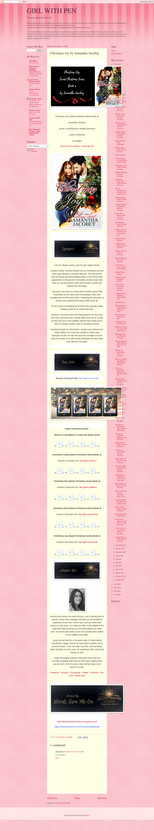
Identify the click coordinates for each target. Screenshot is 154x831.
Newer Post (52, 798)
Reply (57, 758)
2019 (115, 88)
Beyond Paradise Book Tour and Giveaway (120, 199)
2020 (115, 85)
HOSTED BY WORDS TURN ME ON (77, 146)
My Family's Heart (35, 99)
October (118, 548)
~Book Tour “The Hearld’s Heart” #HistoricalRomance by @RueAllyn (35, 103)
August (118, 555)
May (117, 566)
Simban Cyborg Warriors (120, 239)
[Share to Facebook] (85, 737)
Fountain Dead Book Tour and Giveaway (120, 444)
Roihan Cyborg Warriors (120, 273)
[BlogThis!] (80, 737)
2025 (115, 68)
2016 (115, 588)
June (117, 562)
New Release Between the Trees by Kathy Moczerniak (120, 427)
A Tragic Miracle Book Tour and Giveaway (120, 539)
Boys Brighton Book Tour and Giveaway (120, 224)
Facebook (54, 672)
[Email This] (78, 737)
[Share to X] (82, 737)
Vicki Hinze (33, 61)
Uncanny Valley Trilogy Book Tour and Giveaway (120, 134)
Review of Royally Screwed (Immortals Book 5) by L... (121, 494)
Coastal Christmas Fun (34, 84)
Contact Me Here (116, 54)
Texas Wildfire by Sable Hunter (120, 515)
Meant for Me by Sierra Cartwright (120, 142)
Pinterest (94, 672)
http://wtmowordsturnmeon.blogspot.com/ (77, 721)
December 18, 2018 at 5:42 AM (74, 752)
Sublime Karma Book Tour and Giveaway (120, 245)
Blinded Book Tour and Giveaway (119, 419)
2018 (115, 92)
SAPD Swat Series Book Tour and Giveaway (121, 390)
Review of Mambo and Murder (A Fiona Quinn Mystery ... (121, 362)
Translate (34, 151)
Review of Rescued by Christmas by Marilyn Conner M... (121, 372)
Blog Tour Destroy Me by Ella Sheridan (121, 260)
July (117, 559)
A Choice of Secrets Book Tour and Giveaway (120, 452)
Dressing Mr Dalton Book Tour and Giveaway (120, 353)
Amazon (65, 672)
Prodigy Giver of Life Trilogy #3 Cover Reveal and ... (120, 232)
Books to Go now (34, 110)
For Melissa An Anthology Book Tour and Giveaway (120, 100)
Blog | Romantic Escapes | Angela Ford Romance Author (34, 132)
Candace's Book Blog (34, 119)
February (119, 576)
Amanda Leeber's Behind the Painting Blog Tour (120, 296)
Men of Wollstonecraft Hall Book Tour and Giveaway (121, 191)
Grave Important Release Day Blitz (120, 316)
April (118, 569)
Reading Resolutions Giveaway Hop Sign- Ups (35, 123)
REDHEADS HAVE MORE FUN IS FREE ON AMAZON (35, 74)
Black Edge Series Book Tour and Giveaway (120, 485)
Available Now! (120, 302)
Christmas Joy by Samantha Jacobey (120, 279)
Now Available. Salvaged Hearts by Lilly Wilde (121, 160)
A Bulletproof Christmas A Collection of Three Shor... (120, 477)
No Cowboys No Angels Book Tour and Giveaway (120, 531)
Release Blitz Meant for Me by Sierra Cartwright (120, 216)
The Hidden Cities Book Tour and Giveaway (120, 167)
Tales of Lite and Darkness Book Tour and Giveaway (120, 469)
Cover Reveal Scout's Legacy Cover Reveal (120, 267)
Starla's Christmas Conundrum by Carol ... (120, 397)
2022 (115, 78)
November (119, 545)
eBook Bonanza (34, 63)
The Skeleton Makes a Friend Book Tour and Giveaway (120, 522)
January (118, 580)
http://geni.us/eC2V (88, 461)
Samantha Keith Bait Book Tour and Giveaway (120, 502)
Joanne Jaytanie (34, 89)
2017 (115, 584)
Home (77, 798)
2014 (115, 594)
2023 (115, 74)
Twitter (85, 672)
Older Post (102, 798)
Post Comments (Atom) (63, 803)
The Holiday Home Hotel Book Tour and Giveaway (120, 182)
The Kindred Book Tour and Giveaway (121, 174)
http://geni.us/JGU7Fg (88, 514)
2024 (115, 71)
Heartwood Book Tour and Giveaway (120, 108)
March (118, 573)
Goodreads (75, 672)
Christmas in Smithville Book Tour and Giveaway (120, 436)
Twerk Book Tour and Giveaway (120, 323)
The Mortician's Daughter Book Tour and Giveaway (120, 125)
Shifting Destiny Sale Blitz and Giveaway (120, 336)
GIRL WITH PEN (51, 10)
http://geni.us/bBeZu (88, 487)
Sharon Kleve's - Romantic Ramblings (34, 68)
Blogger (86, 815)
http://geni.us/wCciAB (88, 542)
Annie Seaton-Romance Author (35, 81)
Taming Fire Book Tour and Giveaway (121, 253)
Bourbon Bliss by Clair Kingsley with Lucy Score (120, 308)
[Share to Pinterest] (87, 737)
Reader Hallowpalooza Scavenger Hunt (34, 93)
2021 (115, 81)
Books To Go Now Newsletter (34, 113)
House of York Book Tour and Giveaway (120, 509)
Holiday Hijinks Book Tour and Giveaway (120, 149)
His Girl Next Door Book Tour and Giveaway (119, 287)
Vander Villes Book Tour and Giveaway (120, 404)
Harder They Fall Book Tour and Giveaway (120, 460)
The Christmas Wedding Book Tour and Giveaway (120, 381)
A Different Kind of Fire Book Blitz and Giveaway (120, 207)
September (119, 552)
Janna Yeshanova (120, 155)
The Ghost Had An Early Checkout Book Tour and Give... (121, 344)
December (119, 95)
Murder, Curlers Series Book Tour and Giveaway (120, 117)
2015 (115, 591)
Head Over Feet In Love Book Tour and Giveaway (121, 329)
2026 (115, 64)
